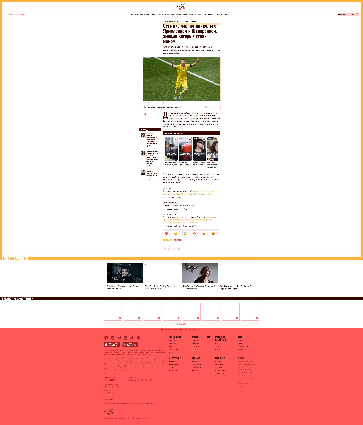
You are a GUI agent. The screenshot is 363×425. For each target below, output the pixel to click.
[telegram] (164, 249)
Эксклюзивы (173, 349)
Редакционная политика (246, 375)
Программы (219, 365)
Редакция (241, 387)
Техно (171, 367)
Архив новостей (243, 384)
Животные (195, 343)
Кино (153, 14)
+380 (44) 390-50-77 (111, 386)
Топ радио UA (209, 14)
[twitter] (174, 249)
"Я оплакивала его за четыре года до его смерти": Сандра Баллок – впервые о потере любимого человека (152, 157)
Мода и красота (163, 14)
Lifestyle (192, 14)
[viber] (178, 249)
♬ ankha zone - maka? (172, 197)
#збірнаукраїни (200, 194)
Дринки (240, 343)
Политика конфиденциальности (245, 368)
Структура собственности (246, 365)
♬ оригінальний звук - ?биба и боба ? (179, 226)
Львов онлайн (219, 373)
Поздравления (174, 365)
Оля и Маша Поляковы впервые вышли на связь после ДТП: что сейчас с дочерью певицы (152, 138)
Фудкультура (242, 349)
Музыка (171, 352)
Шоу (170, 346)
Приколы (178, 240)
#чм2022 (175, 194)
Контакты (241, 381)
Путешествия (173, 370)
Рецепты (241, 340)
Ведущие (218, 362)
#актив (171, 219)
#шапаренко (211, 191)
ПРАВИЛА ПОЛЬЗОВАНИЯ (245, 362)
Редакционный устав (245, 372)
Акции (226, 14)
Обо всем (172, 362)
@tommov (167, 188)
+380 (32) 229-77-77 (111, 380)
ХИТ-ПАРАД (195, 370)
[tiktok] (132, 338)
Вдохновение (176, 14)
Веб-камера (218, 367)
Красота (217, 343)
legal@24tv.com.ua (110, 393)
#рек (189, 194)
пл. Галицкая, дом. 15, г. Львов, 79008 (141, 380)
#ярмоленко (198, 191)
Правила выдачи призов (246, 378)
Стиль (217, 346)
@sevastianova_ (170, 202)
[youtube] (138, 338)
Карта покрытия (220, 370)
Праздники (195, 349)
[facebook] (169, 249)
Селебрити (172, 343)
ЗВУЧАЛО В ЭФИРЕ (197, 367)
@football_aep (169, 214)
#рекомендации (182, 219)
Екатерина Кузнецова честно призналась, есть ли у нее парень (152, 174)
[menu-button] (5, 14)
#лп (209, 194)
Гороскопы (196, 346)
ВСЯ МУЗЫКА (196, 362)
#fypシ (183, 194)
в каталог (181, 324)
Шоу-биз (134, 14)
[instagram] (112, 338)
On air (200, 14)
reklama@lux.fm (109, 399)
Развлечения (145, 14)
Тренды (217, 349)
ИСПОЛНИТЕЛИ (196, 365)
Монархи (172, 340)
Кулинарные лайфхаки (245, 346)
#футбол (167, 194)
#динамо (195, 219)
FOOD (185, 14)
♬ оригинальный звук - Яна (175, 209)
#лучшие (212, 217)
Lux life (219, 14)
